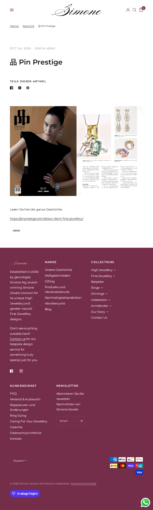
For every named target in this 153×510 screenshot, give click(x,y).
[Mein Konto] (128, 10)
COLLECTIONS (102, 262)
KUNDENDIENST (23, 385)
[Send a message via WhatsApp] (145, 502)
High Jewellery (102, 270)
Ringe (95, 288)
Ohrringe (97, 294)
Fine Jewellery (101, 276)
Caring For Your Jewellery (28, 421)
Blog (48, 309)
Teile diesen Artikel (28, 81)
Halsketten (99, 300)
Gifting (50, 281)
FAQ (13, 393)
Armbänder (99, 306)
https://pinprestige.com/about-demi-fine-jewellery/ (46, 218)
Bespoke (97, 282)
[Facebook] (14, 371)
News (16, 230)
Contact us (18, 339)
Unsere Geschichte (58, 270)
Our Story (98, 312)
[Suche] (134, 10)
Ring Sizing (18, 415)
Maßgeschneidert (57, 275)
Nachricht (28, 25)
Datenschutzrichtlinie (25, 433)
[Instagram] (24, 371)
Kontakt (16, 438)
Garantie (16, 427)
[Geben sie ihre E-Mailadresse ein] (81, 421)
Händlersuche (55, 303)
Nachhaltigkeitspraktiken (63, 298)
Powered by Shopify (83, 483)
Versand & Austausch (25, 399)
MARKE (51, 262)
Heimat (14, 25)
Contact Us (99, 317)
